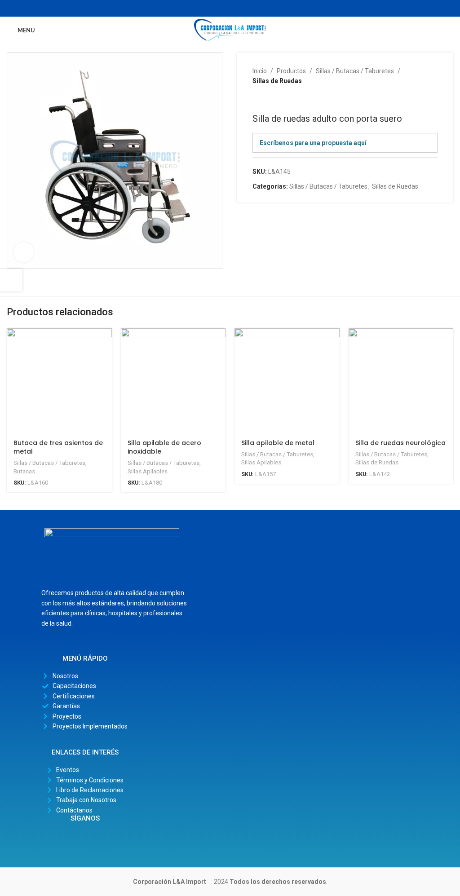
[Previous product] (256, 99)
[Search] (450, 30)
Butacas (24, 471)
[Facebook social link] (214, 8)
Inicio (259, 71)
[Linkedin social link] (245, 8)
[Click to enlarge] (23, 252)
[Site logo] (230, 29)
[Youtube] (104, 840)
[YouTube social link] (235, 8)
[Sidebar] (11, 280)
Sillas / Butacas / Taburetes (355, 71)
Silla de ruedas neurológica (400, 442)
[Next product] (274, 99)
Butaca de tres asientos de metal (58, 447)
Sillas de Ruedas (277, 80)
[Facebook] (65, 840)
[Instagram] (85, 840)
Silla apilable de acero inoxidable (164, 447)
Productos (291, 71)
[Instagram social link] (225, 8)
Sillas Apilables (148, 471)
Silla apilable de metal (277, 442)
